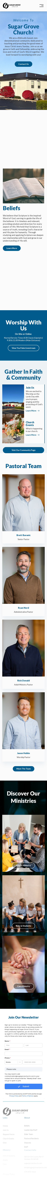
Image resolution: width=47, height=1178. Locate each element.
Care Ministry (23, 986)
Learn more (12, 248)
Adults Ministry (23, 865)
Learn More (31, 410)
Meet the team (23, 769)
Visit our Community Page (23, 450)
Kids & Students (23, 926)
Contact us (23, 64)
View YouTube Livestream (23, 348)
